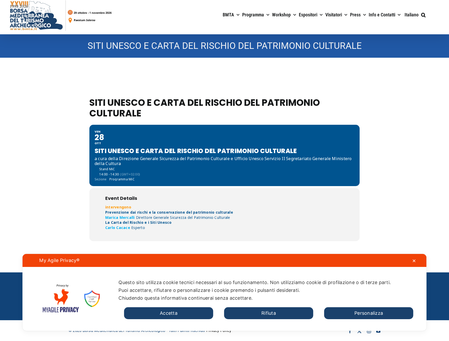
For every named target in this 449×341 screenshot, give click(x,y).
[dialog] (224, 292)
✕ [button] (414, 261)
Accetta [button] (168, 313)
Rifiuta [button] (268, 313)
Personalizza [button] (368, 313)
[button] (423, 14)
